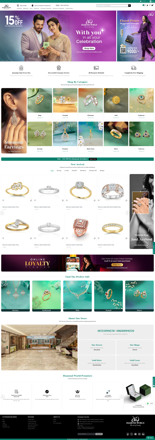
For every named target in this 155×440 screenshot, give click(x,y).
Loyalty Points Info (32, 423)
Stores (54, 421)
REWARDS (153, 381)
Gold (31, 8)
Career (3, 423)
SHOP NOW (93, 159)
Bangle (102, 170)
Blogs (3, 421)
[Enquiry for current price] (31, 200)
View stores (97, 349)
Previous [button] (2, 212)
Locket (66, 170)
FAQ (3, 419)
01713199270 (107, 331)
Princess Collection (46, 8)
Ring (52, 170)
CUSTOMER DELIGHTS (9, 417)
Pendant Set (93, 170)
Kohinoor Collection (58, 8)
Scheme (19, 8)
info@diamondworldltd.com (85, 423)
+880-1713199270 (91, 419)
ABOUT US (56, 417)
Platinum (36, 8)
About (54, 419)
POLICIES (31, 417)
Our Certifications (57, 423)
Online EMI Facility (32, 421)
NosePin (74, 170)
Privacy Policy (31, 419)
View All (135, 349)
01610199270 (125, 331)
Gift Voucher (69, 8)
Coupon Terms (31, 428)
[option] (21, 71)
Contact (143, 1)
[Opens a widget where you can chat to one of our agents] (150, 438)
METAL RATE (153, 248)
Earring (59, 170)
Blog (152, 1)
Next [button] (127, 212)
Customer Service (83, 417)
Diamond (25, 8)
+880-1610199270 (83, 419)
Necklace (83, 170)
